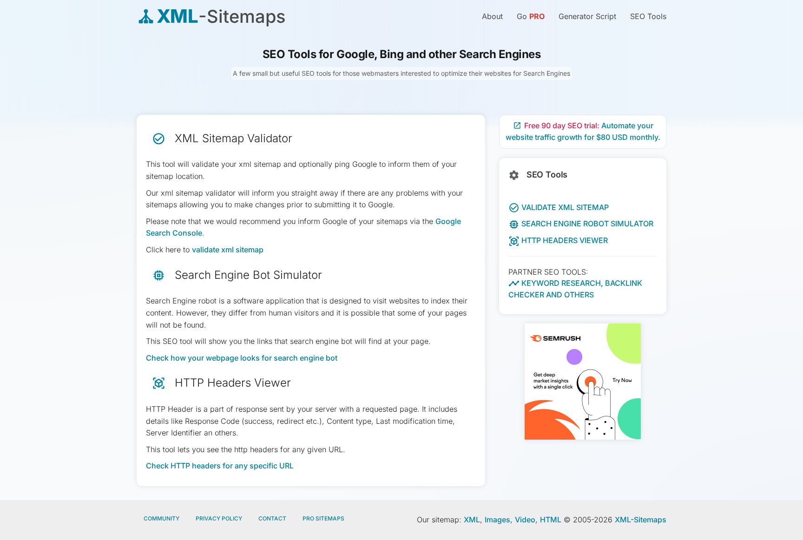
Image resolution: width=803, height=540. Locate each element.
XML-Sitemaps (640, 519)
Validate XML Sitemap (558, 207)
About (492, 16)
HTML (550, 519)
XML (472, 519)
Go (531, 16)
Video (525, 519)
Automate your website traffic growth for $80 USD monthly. (583, 131)
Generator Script (587, 16)
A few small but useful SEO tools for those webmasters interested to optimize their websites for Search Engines (401, 73)
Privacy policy (219, 518)
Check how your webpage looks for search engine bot (241, 357)
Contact (272, 518)
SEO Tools (648, 16)
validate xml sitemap (227, 249)
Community (161, 518)
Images (497, 519)
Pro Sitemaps (323, 518)
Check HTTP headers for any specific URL (220, 465)
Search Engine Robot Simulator (580, 223)
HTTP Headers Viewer (558, 240)
